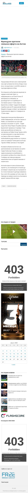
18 (6, 356)
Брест (3, 186)
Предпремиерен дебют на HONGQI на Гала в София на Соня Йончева (17, 384)
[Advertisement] (14, 21)
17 (3, 356)
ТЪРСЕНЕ (4, 241)
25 (6, 359)
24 (3, 359)
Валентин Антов (12, 186)
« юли (13, 364)
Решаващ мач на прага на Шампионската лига (15, 376)
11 (6, 354)
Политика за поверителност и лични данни (14, 491)
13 (14, 354)
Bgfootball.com (8, 47)
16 (25, 354)
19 (10, 356)
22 (21, 356)
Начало (3, 54)
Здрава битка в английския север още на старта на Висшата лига (17, 399)
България (4, 38)
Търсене (23, 245)
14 (17, 354)
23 (25, 356)
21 (17, 356)
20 (14, 356)
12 (10, 354)
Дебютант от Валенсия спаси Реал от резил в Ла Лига (17, 407)
